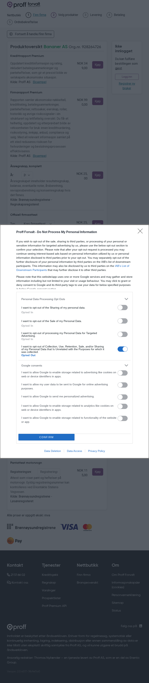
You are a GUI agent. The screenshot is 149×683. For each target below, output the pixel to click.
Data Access (74, 450)
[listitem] (74, 299)
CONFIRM (46, 437)
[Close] (141, 232)
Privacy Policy (96, 450)
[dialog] (74, 341)
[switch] (123, 307)
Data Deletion (52, 450)
